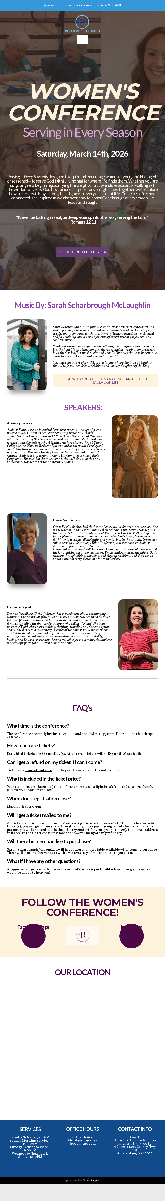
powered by (82, 1181)
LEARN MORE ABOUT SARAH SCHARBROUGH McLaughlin (105, 380)
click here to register (82, 252)
